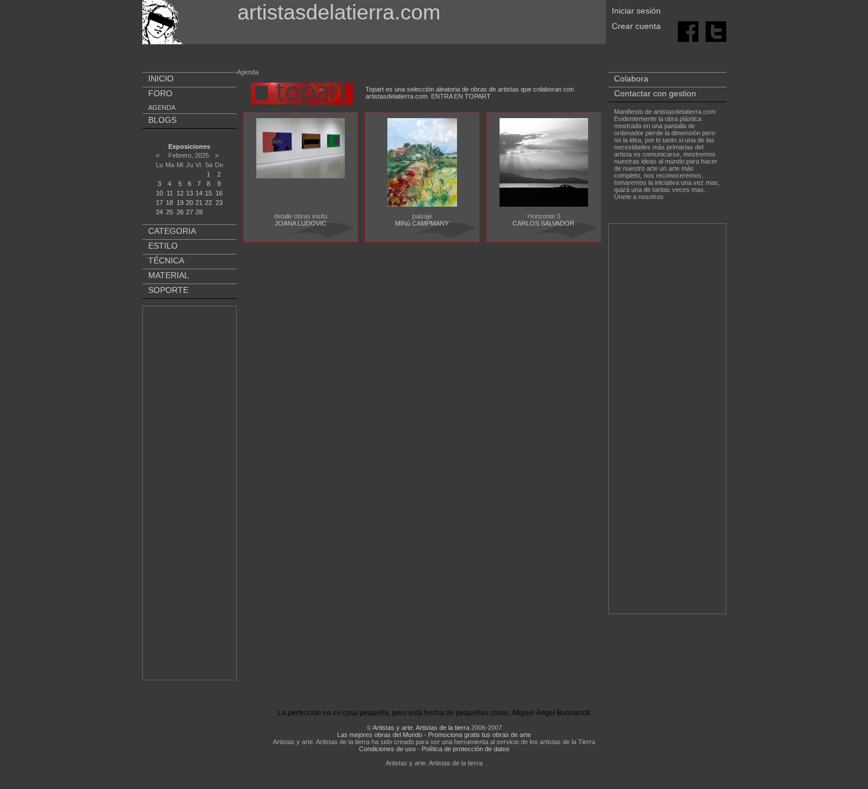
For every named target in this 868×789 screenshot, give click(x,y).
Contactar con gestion (655, 93)
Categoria (172, 231)
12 (180, 193)
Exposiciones (189, 146)
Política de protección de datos (466, 748)
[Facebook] (689, 30)
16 (219, 193)
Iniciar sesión (636, 10)
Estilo (163, 245)
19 (180, 202)
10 (159, 193)
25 (169, 212)
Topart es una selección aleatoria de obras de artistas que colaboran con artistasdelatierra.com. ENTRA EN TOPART (470, 93)
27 (189, 212)
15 (208, 193)
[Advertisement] (190, 495)
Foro (160, 93)
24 (159, 212)
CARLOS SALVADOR (544, 223)
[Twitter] (716, 30)
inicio (161, 78)
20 (189, 202)
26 (180, 212)
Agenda (161, 107)
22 (208, 202)
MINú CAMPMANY (422, 223)
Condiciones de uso (387, 748)
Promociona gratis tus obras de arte (479, 734)
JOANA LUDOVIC (301, 223)
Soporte (168, 290)
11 (170, 193)
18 (169, 202)
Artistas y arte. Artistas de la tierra (421, 727)
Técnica (166, 260)
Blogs (162, 120)
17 (159, 202)
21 (199, 202)
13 (189, 193)
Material (168, 275)
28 (199, 212)
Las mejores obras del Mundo (379, 734)
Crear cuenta (636, 26)
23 (219, 202)
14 (199, 193)
